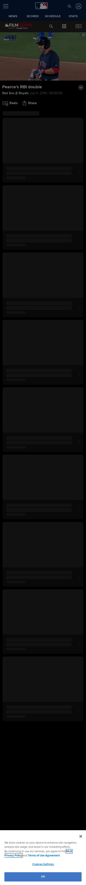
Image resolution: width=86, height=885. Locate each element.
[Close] (81, 836)
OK (43, 876)
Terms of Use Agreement (44, 855)
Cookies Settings (43, 864)
